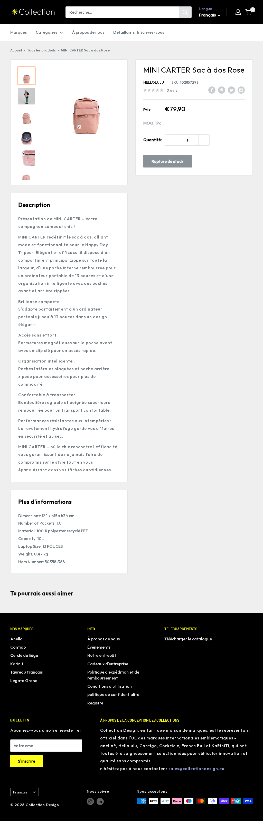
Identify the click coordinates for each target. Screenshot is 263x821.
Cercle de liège (24, 655)
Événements (98, 647)
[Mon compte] (238, 12)
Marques (18, 32)
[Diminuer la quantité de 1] (170, 140)
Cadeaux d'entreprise (107, 663)
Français (20, 792)
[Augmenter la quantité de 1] (204, 140)
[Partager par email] (241, 90)
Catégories (46, 32)
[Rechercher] (185, 12)
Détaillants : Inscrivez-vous (138, 32)
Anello (16, 638)
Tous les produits (41, 50)
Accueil (16, 50)
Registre (95, 702)
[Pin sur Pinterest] (221, 90)
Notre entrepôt (101, 655)
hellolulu (153, 82)
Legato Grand (23, 680)
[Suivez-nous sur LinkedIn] (100, 801)
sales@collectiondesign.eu (196, 768)
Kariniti (17, 663)
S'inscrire (26, 761)
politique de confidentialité (113, 694)
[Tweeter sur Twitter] (231, 90)
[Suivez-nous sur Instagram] (90, 801)
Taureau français (26, 672)
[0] (248, 12)
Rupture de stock (167, 161)
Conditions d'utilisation (109, 686)
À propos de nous (88, 32)
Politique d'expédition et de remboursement (113, 674)
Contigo (18, 647)
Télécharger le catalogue (188, 638)
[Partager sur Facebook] (211, 90)
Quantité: (152, 139)
